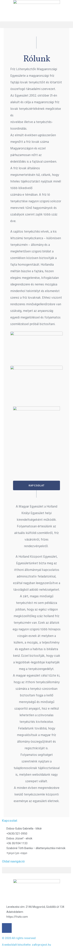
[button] (36, 24)
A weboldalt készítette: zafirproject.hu (26, 944)
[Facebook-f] (7, 928)
